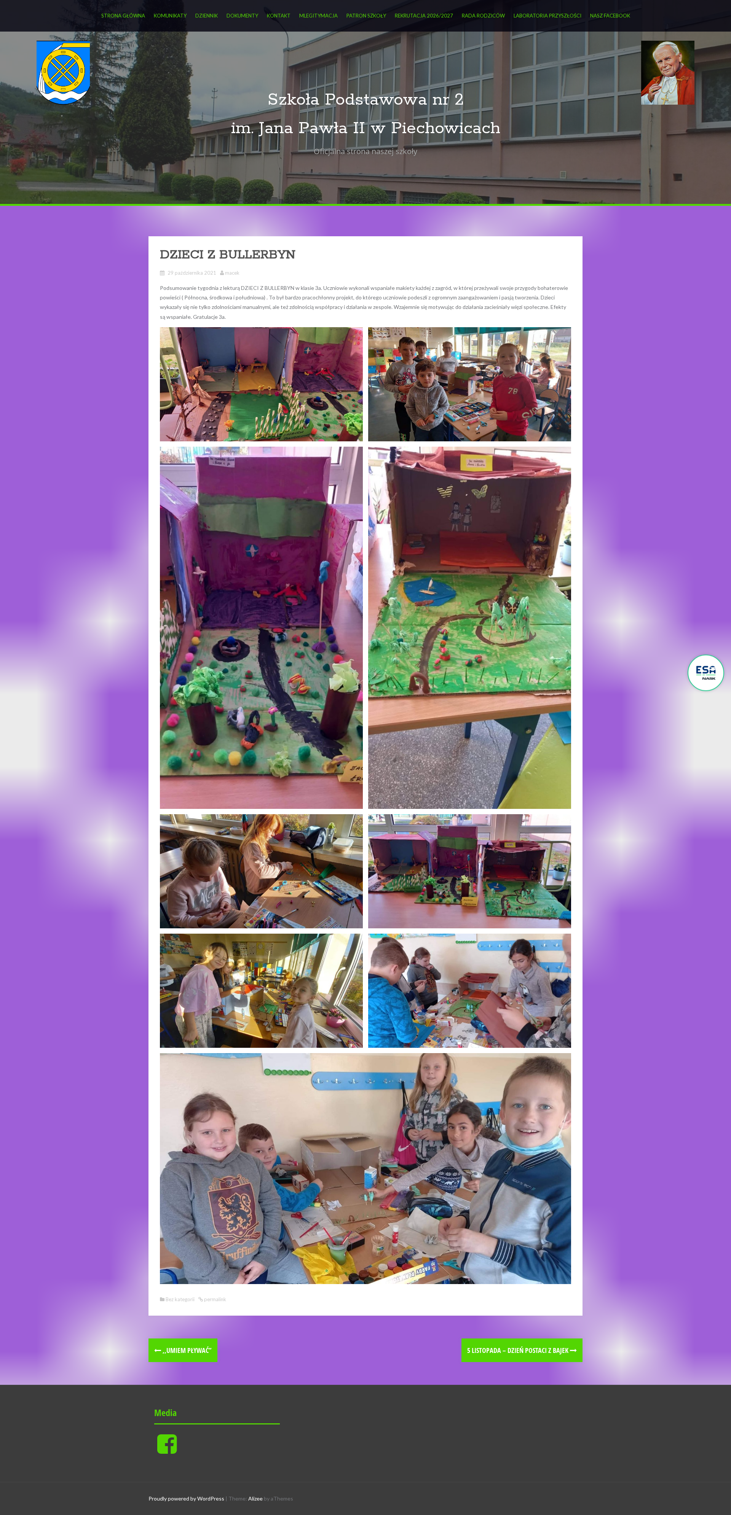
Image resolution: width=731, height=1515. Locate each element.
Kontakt (278, 16)
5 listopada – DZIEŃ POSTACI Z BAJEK (518, 1350)
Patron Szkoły (366, 16)
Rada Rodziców (483, 16)
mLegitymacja (318, 16)
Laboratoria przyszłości (547, 16)
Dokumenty (242, 16)
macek (232, 273)
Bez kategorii (180, 1299)
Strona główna (123, 16)
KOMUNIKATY (170, 16)
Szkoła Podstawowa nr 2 (366, 100)
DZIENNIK (206, 16)
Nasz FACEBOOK (610, 16)
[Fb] (167, 1450)
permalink (214, 1299)
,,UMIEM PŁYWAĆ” (186, 1350)
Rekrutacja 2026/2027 (424, 16)
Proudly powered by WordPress (186, 1498)
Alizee (255, 1498)
